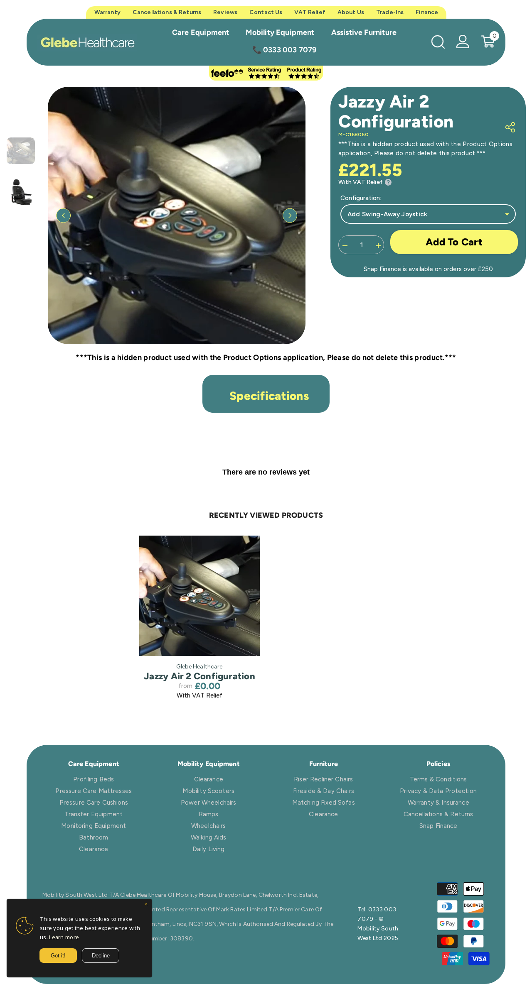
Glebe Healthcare (199, 666)
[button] (63, 215)
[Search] (438, 42)
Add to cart (454, 242)
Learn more (64, 937)
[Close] (146, 905)
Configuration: (360, 198)
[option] (176, 215)
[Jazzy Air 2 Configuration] (199, 596)
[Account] (463, 41)
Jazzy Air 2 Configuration (199, 676)
